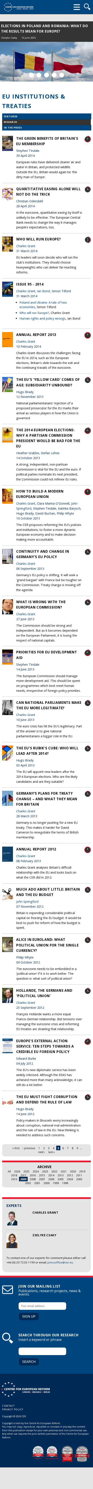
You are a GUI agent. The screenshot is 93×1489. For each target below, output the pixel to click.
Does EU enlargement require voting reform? (46, 26)
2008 (33, 1179)
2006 (51, 1179)
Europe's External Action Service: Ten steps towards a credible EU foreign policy (45, 1046)
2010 (14, 1179)
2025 (26, 1171)
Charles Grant (26, 32)
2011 (79, 1175)
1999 (56, 1183)
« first (15, 1148)
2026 (17, 1171)
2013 (61, 1175)
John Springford (27, 901)
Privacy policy (12, 1409)
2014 (51, 1175)
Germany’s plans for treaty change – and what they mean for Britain (46, 798)
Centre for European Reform (18, 7)
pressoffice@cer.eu (60, 1262)
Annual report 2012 (36, 849)
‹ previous (29, 1148)
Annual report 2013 (36, 334)
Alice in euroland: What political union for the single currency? (47, 945)
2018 (14, 1175)
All (9, 1171)
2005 (61, 1179)
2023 (45, 1171)
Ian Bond (43, 291)
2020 (73, 1171)
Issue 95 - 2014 (30, 284)
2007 (42, 1179)
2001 (37, 1183)
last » (51, 1152)
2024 (36, 1171)
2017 (23, 1175)
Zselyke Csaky (9, 32)
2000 (46, 1183)
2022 (54, 1171)
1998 (65, 1183)
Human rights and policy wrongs (42, 318)
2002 (28, 1183)
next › (41, 1152)
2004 (70, 1179)
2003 (79, 1179)
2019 (82, 1171)
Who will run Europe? (38, 239)
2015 (42, 1175)
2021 (64, 1171)
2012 (70, 1175)
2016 (33, 1175)
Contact (8, 1405)
